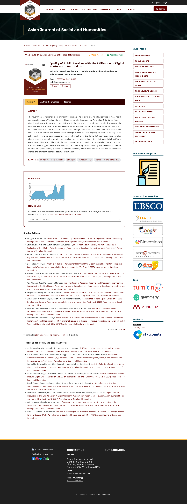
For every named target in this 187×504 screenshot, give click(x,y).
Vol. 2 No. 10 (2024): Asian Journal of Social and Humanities (65, 46)
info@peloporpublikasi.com (78, 473)
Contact (119, 10)
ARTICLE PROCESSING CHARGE (145, 119)
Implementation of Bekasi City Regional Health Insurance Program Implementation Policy (85, 238)
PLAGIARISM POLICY (144, 112)
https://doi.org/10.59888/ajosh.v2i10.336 (65, 214)
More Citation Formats (39, 219)
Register (157, 2)
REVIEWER (140, 106)
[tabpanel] (74, 135)
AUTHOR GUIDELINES (144, 67)
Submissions (106, 10)
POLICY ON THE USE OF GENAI (145, 83)
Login (165, 2)
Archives (73, 10)
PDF (55, 86)
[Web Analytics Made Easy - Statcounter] (137, 324)
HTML (66, 86)
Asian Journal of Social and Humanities (67, 29)
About (129, 10)
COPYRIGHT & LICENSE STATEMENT (145, 134)
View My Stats (139, 327)
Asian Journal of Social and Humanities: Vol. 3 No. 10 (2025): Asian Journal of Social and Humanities (69, 351)
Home (52, 10)
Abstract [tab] (31, 102)
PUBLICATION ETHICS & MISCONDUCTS (145, 74)
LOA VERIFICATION (143, 142)
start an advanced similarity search (50, 335)
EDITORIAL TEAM (142, 55)
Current (62, 10)
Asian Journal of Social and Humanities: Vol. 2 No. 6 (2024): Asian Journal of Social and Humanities (68, 241)
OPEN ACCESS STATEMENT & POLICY (148, 98)
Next (121, 329)
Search (161, 9)
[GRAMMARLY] (146, 306)
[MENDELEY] (146, 297)
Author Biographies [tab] (49, 102)
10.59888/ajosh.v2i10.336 (65, 79)
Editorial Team (89, 10)
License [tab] (67, 102)
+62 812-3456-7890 (75, 480)
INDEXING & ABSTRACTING (147, 127)
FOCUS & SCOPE (142, 61)
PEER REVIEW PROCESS (146, 91)
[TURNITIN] (148, 287)
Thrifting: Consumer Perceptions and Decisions (99, 348)
